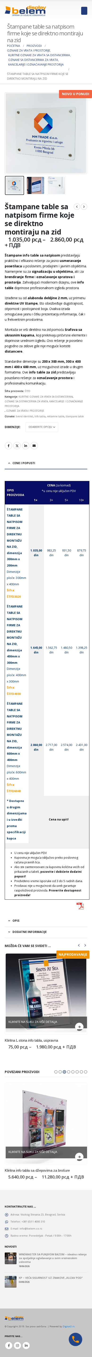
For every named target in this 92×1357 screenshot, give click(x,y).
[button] (56, 1076)
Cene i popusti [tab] (24, 463)
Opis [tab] (16, 921)
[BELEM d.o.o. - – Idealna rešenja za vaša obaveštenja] (25, 11)
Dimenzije (12, 427)
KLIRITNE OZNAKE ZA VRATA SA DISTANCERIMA (46, 396)
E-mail (34, 445)
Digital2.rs (69, 1331)
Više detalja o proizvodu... (79, 1027)
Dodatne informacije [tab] (30, 932)
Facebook (8, 445)
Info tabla (40, 416)
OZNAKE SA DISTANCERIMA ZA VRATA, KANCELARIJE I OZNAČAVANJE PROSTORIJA (44, 404)
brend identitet (24, 416)
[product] (46, 994)
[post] (11, 1263)
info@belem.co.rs (31, 1233)
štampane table (75, 416)
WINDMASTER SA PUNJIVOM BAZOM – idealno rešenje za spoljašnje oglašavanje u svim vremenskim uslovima (53, 1262)
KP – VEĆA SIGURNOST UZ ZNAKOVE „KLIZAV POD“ (51, 1282)
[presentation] (10, 133)
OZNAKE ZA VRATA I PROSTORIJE (25, 410)
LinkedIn (25, 445)
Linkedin (26, 1350)
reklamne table (55, 416)
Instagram (17, 1350)
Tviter (17, 445)
